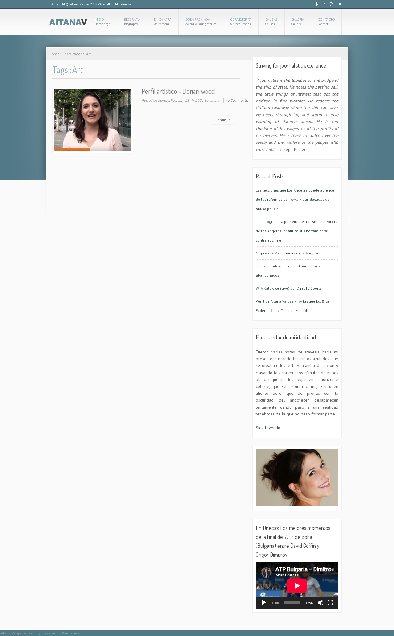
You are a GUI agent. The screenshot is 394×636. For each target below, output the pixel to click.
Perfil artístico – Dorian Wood (178, 91)
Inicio (102, 21)
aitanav (215, 100)
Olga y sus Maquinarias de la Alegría (287, 253)
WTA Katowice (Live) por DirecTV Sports (288, 288)
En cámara (162, 21)
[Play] (264, 603)
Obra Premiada (200, 21)
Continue (223, 120)
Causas (271, 21)
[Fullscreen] (330, 603)
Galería (297, 21)
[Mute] (320, 603)
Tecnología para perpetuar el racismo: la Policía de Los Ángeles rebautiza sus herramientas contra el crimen (296, 230)
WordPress (71, 633)
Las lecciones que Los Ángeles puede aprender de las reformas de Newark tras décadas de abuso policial (296, 199)
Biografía (132, 21)
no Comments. (236, 100)
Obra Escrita (240, 21)
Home (54, 54)
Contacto (326, 21)
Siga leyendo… (270, 428)
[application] (297, 585)
